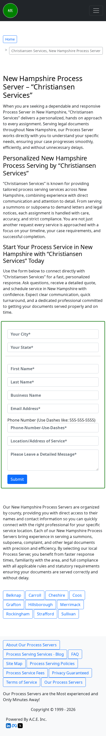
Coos (77, 595)
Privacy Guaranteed (70, 673)
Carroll (35, 595)
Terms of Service (21, 682)
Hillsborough (40, 604)
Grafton (13, 604)
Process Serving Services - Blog (35, 654)
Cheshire (57, 595)
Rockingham (18, 614)
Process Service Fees (25, 673)
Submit (17, 479)
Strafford (45, 614)
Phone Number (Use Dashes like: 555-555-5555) (51, 420)
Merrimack (70, 604)
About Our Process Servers (31, 645)
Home (10, 39)
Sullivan (68, 614)
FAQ (75, 654)
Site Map (14, 663)
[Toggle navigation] (96, 10)
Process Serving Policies (52, 663)
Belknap (13, 595)
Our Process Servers (63, 682)
